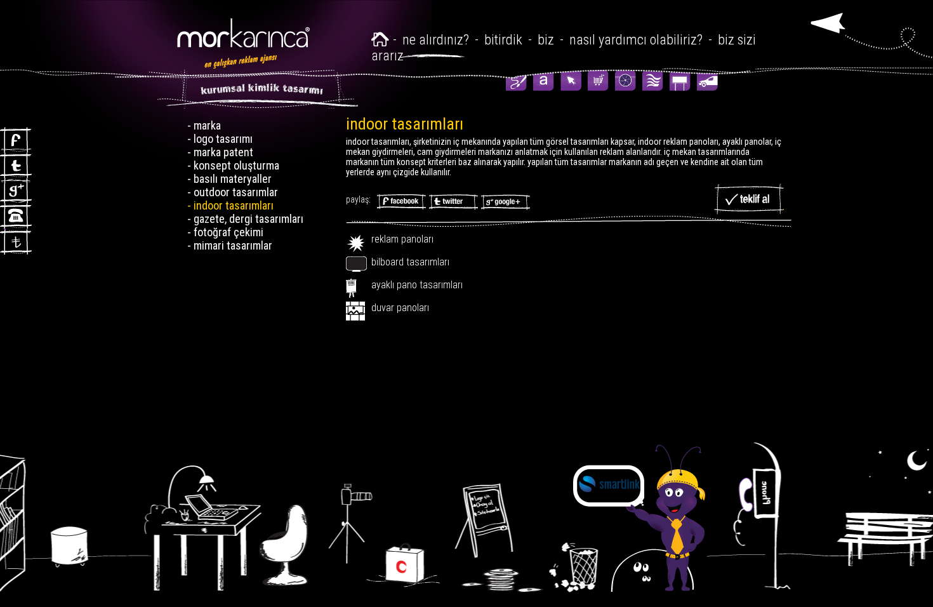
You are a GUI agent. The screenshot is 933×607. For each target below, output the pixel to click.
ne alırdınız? (437, 40)
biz (546, 40)
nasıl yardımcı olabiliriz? (636, 40)
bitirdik (503, 40)
